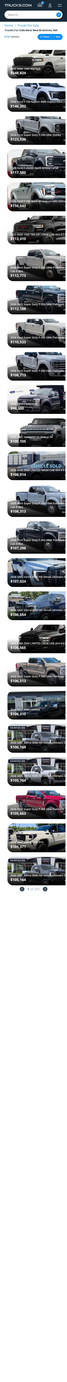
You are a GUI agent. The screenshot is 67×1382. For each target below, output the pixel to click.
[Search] (58, 14)
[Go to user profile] (50, 5)
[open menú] (60, 5)
